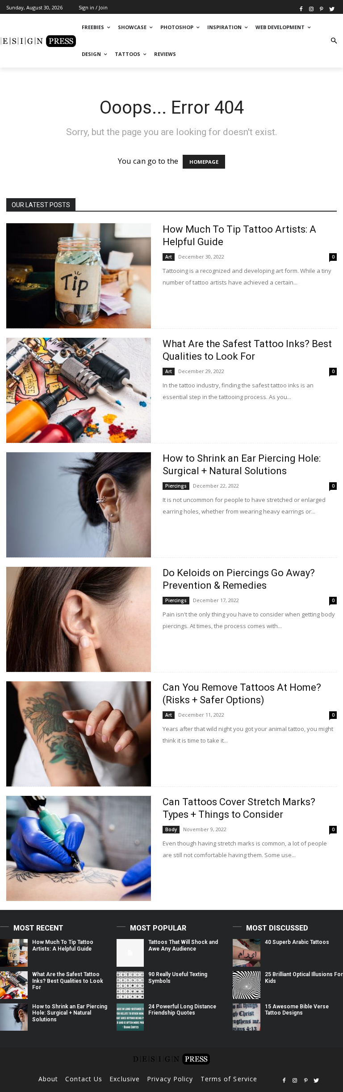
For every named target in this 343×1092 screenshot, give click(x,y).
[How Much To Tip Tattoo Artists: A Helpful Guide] (78, 275)
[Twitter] (331, 8)
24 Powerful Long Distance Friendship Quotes (182, 1009)
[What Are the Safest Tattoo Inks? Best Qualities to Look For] (78, 390)
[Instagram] (311, 8)
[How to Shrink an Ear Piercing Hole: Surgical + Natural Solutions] (78, 504)
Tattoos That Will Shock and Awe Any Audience (183, 945)
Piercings (176, 486)
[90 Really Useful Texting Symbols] (130, 985)
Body (171, 829)
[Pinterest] (321, 8)
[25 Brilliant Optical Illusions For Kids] (246, 985)
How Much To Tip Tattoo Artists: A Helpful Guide (62, 945)
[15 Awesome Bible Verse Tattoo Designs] (246, 1017)
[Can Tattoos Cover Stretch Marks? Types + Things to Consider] (78, 848)
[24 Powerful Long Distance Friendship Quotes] (130, 1017)
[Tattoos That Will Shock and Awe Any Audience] (130, 953)
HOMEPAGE (203, 161)
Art (168, 257)
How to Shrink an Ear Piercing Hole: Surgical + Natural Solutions (69, 1013)
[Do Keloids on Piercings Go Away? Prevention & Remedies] (78, 619)
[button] (334, 41)
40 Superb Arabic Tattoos (297, 942)
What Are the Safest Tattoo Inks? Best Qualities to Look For (67, 980)
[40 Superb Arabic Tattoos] (246, 953)
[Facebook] (301, 8)
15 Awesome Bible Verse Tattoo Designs (297, 1009)
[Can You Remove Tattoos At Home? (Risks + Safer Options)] (78, 733)
